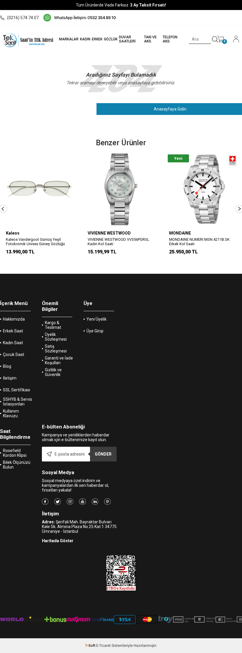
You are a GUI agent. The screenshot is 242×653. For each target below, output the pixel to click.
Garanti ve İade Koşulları (59, 360)
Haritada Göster (57, 540)
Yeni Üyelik (96, 319)
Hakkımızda (14, 319)
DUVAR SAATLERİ (127, 39)
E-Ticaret (103, 646)
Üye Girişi (94, 331)
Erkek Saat (13, 331)
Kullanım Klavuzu (11, 413)
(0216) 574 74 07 (23, 17)
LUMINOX (178, 233)
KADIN (85, 39)
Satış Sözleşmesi (56, 348)
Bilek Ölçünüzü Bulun (16, 464)
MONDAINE (98, 233)
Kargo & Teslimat (53, 325)
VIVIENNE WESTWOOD (27, 233)
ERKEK (97, 39)
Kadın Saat (13, 342)
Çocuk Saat (13, 354)
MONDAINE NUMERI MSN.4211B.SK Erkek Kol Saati (118, 241)
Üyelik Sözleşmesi (56, 337)
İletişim (10, 378)
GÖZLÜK (110, 39)
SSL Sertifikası (16, 389)
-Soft (90, 646)
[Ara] (215, 39)
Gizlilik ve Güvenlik (53, 372)
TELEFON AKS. (170, 39)
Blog (7, 366)
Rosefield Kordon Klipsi (15, 453)
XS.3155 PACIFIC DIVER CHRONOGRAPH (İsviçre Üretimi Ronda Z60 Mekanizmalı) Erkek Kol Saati (202, 243)
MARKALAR (69, 39)
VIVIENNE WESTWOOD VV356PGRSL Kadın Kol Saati (37, 241)
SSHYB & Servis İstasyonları (17, 401)
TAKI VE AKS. (150, 39)
